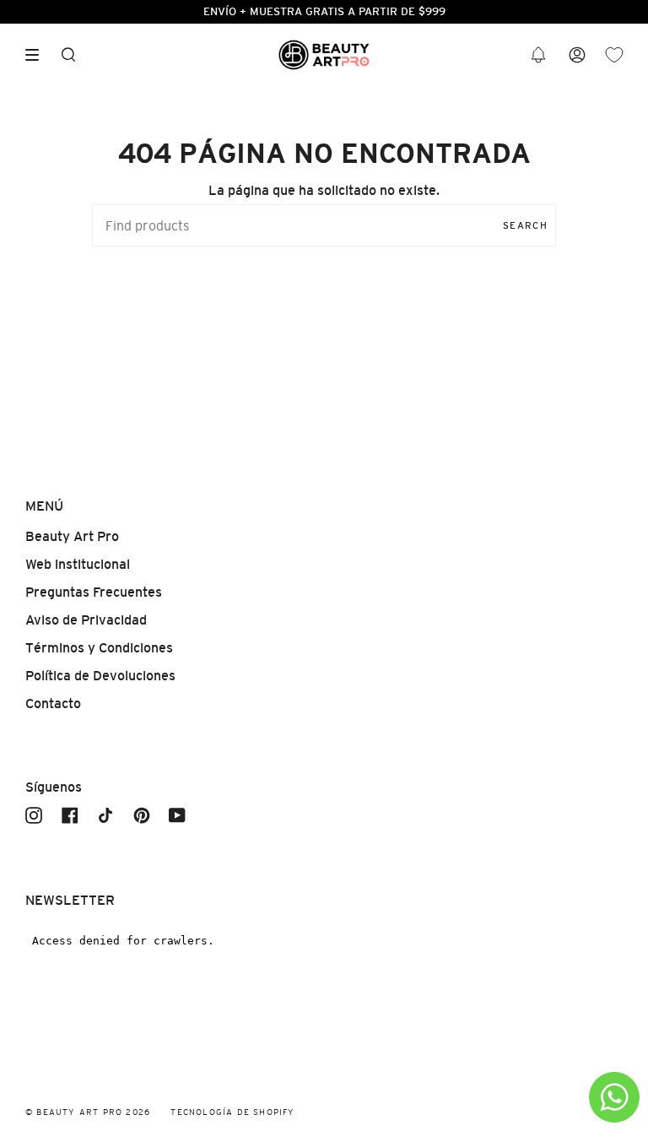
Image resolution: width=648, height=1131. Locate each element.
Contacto (53, 703)
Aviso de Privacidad (86, 620)
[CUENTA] (577, 55)
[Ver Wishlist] (614, 55)
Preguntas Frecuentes (93, 592)
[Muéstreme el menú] (38, 55)
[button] (538, 55)
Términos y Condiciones (99, 648)
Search (525, 225)
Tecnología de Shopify (232, 1112)
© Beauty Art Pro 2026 (87, 1112)
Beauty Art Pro (72, 536)
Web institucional (77, 564)
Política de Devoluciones (100, 675)
